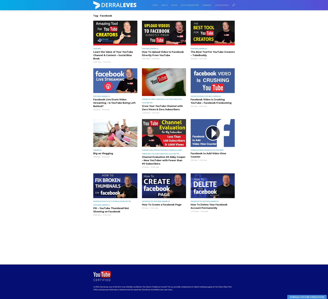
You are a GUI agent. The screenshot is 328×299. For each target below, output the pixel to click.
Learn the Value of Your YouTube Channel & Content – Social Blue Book (113, 55)
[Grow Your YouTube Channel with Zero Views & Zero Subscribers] (164, 82)
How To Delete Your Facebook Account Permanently (209, 206)
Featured (97, 49)
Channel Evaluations (151, 150)
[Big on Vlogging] (115, 133)
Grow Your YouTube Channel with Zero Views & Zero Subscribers (162, 108)
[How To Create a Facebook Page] (164, 185)
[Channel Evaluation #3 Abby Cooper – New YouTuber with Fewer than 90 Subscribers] (164, 133)
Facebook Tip (209, 150)
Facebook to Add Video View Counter (208, 155)
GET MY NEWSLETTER (190, 5)
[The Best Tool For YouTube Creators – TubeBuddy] (213, 33)
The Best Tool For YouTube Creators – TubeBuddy (213, 54)
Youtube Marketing (173, 99)
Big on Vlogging (103, 153)
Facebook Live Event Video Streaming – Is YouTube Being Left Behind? (114, 103)
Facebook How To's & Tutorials (106, 201)
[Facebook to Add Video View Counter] (213, 133)
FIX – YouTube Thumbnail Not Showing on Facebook (111, 210)
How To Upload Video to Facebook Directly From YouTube (163, 54)
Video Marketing (158, 99)
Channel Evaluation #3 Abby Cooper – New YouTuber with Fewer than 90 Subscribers (164, 160)
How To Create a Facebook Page (162, 204)
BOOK (174, 5)
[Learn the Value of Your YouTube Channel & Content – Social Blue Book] (115, 33)
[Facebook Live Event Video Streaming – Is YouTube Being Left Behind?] (115, 80)
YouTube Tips (147, 103)
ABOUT (165, 5)
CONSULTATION (221, 5)
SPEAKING (207, 5)
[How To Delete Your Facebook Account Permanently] (213, 185)
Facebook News (197, 96)
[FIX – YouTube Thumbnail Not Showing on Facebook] (115, 185)
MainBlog (154, 49)
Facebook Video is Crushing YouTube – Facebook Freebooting (211, 101)
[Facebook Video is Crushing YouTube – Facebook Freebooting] (213, 80)
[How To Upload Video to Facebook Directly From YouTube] (164, 33)
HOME (155, 5)
